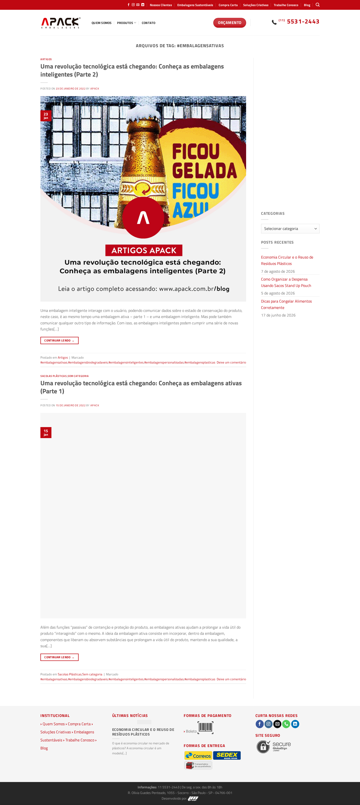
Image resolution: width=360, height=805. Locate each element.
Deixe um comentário (231, 362)
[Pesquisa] (318, 4)
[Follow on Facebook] (128, 5)
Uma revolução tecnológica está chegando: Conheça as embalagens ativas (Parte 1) (141, 387)
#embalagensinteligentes (126, 362)
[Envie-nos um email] (137, 5)
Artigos (46, 59)
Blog (307, 4)
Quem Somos (102, 22)
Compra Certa (228, 4)
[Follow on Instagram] (133, 5)
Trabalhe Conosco (286, 4)
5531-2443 (299, 21)
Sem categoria (78, 376)
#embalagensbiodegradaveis (88, 362)
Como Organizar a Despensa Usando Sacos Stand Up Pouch (286, 282)
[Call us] (286, 724)
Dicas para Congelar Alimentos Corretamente (286, 304)
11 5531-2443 (169, 787)
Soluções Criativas (255, 4)
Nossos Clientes (161, 4)
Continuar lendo (59, 340)
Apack (94, 88)
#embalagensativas (53, 362)
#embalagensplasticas (199, 362)
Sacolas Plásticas (53, 376)
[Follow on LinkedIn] (142, 5)
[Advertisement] (290, 131)
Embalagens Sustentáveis (195, 4)
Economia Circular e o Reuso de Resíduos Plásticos (287, 260)
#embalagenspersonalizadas (164, 362)
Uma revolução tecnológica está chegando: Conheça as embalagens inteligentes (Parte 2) (132, 70)
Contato (149, 22)
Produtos (125, 22)
